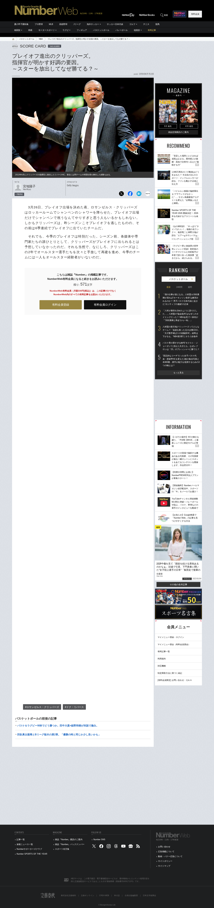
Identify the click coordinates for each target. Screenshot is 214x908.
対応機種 (162, 666)
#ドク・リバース (74, 707)
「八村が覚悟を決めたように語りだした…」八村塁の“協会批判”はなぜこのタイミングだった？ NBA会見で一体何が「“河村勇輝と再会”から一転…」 (180, 315)
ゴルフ (132, 24)
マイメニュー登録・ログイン (171, 637)
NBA (41, 39)
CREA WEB (104, 895)
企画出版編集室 (131, 895)
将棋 (30, 30)
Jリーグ (77, 24)
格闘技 (17, 30)
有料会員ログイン (105, 304)
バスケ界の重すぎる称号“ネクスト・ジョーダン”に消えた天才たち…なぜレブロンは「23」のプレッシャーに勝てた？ (181, 346)
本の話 (117, 895)
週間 (190, 287)
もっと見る (178, 372)
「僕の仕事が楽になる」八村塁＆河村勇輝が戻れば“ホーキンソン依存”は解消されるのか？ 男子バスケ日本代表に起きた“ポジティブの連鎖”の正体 (181, 299)
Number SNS (99, 839)
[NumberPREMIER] (179, 14)
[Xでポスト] (121, 194)
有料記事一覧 (164, 651)
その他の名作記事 (178, 584)
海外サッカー (93, 24)
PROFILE (20, 194)
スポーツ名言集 (62, 849)
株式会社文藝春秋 (68, 895)
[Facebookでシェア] (130, 194)
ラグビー (67, 30)
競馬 (157, 24)
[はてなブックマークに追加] (138, 194)
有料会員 (195, 14)
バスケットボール (101, 30)
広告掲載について (166, 851)
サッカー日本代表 (115, 24)
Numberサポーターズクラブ (29, 849)
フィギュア (82, 30)
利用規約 (162, 659)
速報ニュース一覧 (25, 844)
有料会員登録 (60, 304)
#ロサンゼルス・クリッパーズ (42, 707)
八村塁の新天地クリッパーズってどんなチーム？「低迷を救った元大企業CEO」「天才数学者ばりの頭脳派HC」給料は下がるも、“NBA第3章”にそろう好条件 (181, 332)
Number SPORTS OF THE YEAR (32, 854)
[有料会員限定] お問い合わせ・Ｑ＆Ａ (175, 680)
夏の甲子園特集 (21, 24)
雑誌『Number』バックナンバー (69, 844)
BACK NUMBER (55, 46)
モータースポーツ (46, 30)
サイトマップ (164, 866)
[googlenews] (130, 847)
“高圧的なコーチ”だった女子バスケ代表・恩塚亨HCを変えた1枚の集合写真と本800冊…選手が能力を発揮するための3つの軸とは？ (181, 361)
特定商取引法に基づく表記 (170, 673)
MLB (51, 24)
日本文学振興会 (149, 895)
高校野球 (63, 24)
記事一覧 (21, 839)
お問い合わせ (164, 846)
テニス (146, 24)
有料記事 (152, 30)
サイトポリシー (165, 861)
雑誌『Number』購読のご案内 (68, 839)
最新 (169, 287)
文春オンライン (87, 895)
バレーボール (121, 30)
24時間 (179, 287)
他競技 (137, 30)
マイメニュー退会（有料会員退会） (174, 644)
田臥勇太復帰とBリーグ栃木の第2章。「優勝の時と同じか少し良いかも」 (59, 734)
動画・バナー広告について (170, 856)
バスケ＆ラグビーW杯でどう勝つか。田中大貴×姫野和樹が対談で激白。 (58, 725)
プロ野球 (39, 24)
